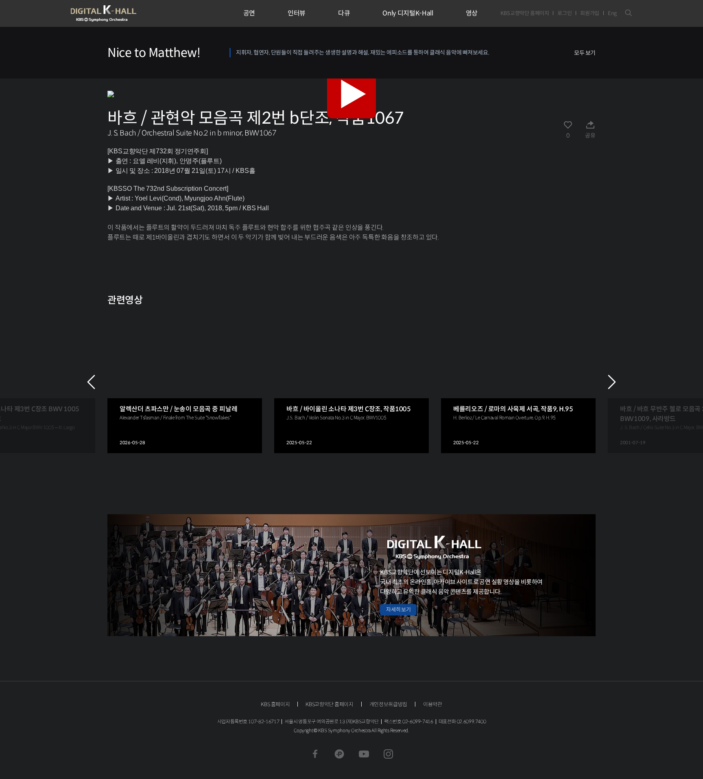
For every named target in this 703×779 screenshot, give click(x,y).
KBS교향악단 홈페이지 (524, 13)
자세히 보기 (398, 609)
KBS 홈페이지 (275, 704)
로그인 (564, 13)
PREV (91, 382)
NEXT (612, 382)
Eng (612, 13)
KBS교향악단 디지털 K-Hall (122, 13)
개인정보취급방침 (388, 704)
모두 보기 (585, 53)
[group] (184, 382)
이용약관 (432, 704)
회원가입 (589, 13)
